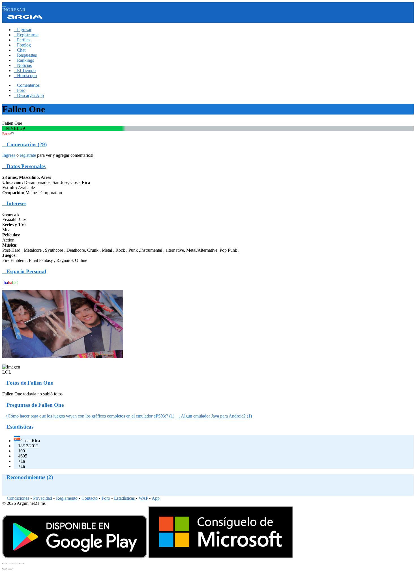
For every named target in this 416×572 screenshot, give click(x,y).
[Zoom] (21, 563)
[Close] (4, 563)
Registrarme (26, 34)
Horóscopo (25, 75)
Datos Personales (24, 166)
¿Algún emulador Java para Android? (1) (213, 416)
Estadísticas (124, 498)
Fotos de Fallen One (30, 383)
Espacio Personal (24, 271)
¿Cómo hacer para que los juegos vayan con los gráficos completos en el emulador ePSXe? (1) (88, 416)
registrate (28, 155)
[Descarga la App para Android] (74, 556)
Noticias (23, 65)
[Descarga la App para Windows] (220, 556)
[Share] (10, 563)
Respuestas (25, 55)
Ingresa (8, 155)
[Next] (10, 568)
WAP (143, 498)
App (156, 498)
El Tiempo (25, 70)
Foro (19, 90)
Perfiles (22, 39)
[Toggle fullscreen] (16, 563)
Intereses (14, 203)
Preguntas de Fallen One (35, 405)
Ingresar (22, 29)
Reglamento (67, 498)
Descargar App (29, 95)
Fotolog (22, 45)
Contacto (90, 498)
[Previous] (4, 568)
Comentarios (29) (24, 144)
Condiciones (18, 498)
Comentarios (27, 85)
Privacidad (42, 498)
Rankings (24, 60)
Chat (19, 50)
